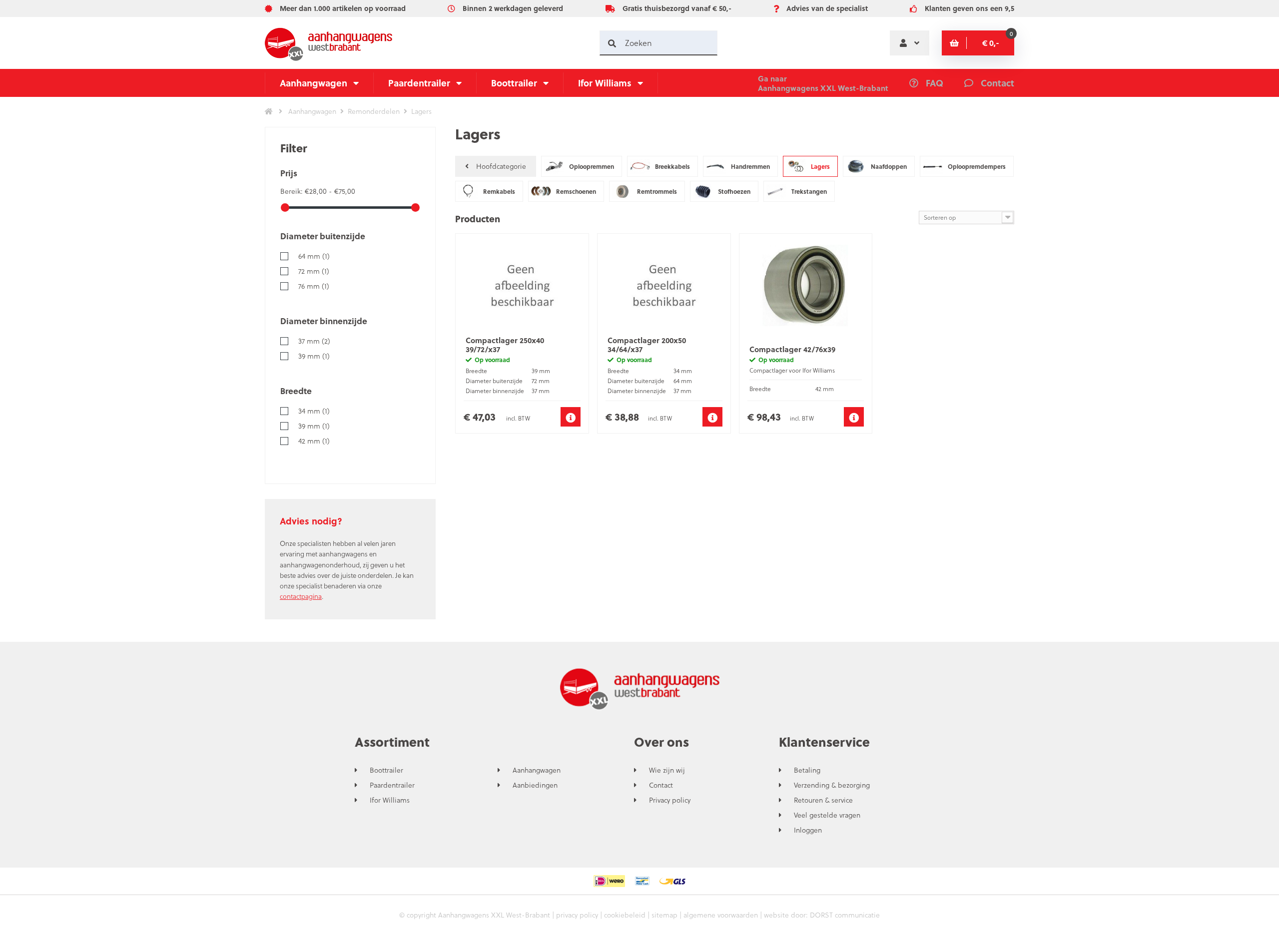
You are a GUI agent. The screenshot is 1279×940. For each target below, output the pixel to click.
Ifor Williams (605, 82)
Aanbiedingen (535, 785)
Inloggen (808, 830)
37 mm (314, 341)
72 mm (313, 271)
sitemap (664, 915)
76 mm (313, 286)
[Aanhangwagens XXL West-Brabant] (328, 42)
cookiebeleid (624, 915)
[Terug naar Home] (269, 111)
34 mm (314, 411)
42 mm (314, 441)
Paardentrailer (419, 82)
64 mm (314, 256)
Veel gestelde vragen (827, 815)
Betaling (807, 770)
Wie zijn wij (667, 770)
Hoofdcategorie (501, 166)
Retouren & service (823, 800)
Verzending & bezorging (832, 785)
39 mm (314, 356)
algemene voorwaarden (720, 915)
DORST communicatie (845, 915)
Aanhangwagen (313, 82)
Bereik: (292, 191)
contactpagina (301, 596)
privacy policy (577, 915)
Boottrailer (514, 82)
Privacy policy (669, 800)
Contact (661, 785)
